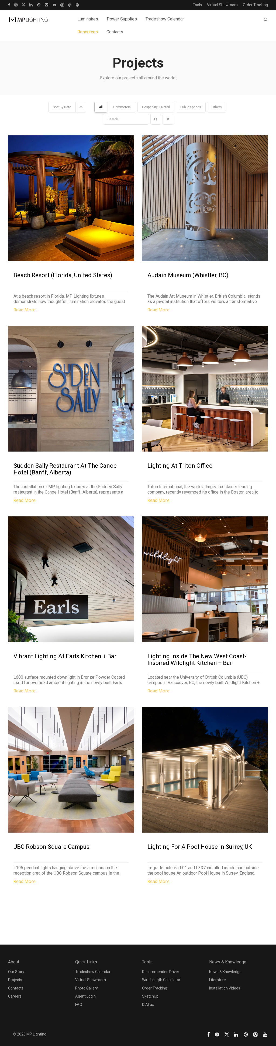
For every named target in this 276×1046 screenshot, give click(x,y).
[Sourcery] (69, 4)
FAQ (78, 1004)
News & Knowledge (225, 972)
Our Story (16, 972)
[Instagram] (16, 4)
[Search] (265, 19)
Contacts (114, 31)
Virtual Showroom (222, 5)
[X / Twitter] (23, 4)
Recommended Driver (160, 972)
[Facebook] (9, 4)
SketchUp (150, 996)
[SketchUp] (77, 4)
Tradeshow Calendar (165, 19)
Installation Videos (224, 988)
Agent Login (85, 996)
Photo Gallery (86, 988)
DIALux (148, 1004)
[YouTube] (54, 4)
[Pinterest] (39, 4)
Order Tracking (255, 5)
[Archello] (62, 4)
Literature (217, 980)
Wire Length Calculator (161, 980)
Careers (15, 996)
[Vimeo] (47, 4)
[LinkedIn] (31, 4)
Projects (15, 980)
